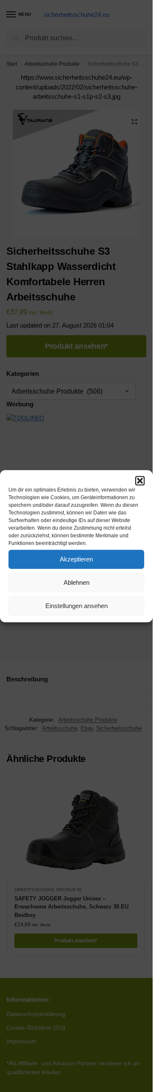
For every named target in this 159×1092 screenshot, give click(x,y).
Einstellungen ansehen (76, 605)
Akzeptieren (76, 559)
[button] (140, 480)
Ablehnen (76, 582)
